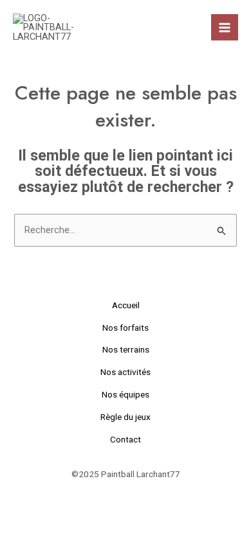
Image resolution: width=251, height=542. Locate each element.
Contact (125, 439)
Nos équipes (125, 394)
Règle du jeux (125, 417)
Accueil (126, 305)
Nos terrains (125, 349)
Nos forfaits (125, 327)
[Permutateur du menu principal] (224, 27)
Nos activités (125, 372)
